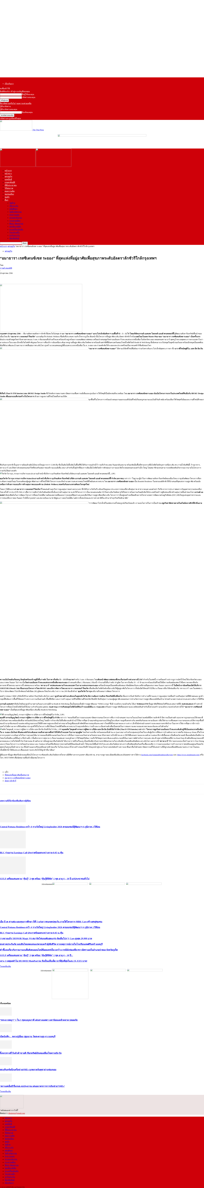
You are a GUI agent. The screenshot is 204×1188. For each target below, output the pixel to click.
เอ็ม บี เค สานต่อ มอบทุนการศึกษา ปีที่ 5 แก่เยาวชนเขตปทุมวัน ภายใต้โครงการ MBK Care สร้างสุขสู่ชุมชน (51, 921)
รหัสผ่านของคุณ (28, 97)
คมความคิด (10, 191)
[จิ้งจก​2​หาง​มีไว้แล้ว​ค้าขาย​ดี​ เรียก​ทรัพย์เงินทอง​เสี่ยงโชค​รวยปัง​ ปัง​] (6, 1048)
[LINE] (21, 277)
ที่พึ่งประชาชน (11, 185)
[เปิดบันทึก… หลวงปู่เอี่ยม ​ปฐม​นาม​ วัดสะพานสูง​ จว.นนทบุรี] (6, 1032)
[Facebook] (4, 277)
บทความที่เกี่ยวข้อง (8, 801)
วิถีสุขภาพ (9, 188)
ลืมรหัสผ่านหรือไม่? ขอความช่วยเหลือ (15, 103)
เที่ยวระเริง (13, 206)
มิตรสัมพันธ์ (14, 238)
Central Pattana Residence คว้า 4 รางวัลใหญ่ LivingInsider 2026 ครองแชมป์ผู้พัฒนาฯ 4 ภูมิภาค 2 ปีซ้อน (50, 826)
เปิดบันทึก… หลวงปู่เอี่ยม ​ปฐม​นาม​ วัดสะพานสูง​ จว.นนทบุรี (27, 1036)
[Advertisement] (27, 764)
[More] (38, 277)
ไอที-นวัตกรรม (15, 212)
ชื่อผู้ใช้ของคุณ (28, 94)
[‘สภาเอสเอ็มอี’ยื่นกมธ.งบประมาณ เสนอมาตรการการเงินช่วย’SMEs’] (6, 1081)
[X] (12, 277)
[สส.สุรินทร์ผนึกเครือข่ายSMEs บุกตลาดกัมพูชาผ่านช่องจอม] (6, 1065)
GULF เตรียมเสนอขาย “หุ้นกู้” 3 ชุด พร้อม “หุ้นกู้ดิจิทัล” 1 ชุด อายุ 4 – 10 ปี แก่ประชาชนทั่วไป (44, 878)
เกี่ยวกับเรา (9, 84)
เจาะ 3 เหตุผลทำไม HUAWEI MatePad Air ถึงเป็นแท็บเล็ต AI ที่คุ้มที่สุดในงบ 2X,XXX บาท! (43, 961)
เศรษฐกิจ (8, 176)
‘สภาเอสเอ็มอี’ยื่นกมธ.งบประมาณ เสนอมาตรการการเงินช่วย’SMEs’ (32, 1086)
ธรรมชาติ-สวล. (15, 218)
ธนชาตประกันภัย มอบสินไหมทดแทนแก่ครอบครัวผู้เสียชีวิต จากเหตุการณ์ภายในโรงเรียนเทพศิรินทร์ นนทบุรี (51, 944)
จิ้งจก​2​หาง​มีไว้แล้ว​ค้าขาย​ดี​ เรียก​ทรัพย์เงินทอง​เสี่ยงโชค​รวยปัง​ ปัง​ (31, 1053)
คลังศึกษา (13, 209)
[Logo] (18, 166)
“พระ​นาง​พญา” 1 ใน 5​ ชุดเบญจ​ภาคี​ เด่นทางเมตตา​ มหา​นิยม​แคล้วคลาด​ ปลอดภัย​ (39, 1020)
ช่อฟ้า (7, 197)
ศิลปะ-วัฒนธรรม (16, 224)
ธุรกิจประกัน (14, 235)
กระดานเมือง (14, 221)
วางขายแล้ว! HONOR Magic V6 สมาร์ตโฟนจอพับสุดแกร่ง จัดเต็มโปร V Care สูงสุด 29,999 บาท (46, 938)
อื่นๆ (6, 200)
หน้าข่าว (8, 174)
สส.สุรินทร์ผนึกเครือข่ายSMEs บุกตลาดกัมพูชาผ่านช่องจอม (28, 1069)
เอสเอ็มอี (8, 179)
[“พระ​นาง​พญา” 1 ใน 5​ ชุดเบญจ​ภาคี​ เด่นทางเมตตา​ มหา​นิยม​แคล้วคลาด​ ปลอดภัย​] (6, 1015)
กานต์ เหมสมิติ (6, 268)
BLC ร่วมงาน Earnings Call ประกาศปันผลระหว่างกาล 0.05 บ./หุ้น (31, 852)
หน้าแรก (8, 171)
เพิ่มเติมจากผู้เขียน (23, 801)
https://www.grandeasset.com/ (188, 755)
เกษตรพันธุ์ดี (10, 182)
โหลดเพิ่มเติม (5, 966)
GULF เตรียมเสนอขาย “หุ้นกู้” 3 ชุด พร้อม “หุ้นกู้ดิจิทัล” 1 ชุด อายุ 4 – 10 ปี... (36, 955)
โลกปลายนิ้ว (14, 232)
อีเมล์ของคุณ (27, 112)
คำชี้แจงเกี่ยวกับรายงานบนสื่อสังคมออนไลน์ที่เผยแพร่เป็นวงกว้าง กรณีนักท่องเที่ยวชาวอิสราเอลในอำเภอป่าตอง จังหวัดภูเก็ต (59, 950)
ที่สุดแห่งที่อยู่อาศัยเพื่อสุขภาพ (17, 775)
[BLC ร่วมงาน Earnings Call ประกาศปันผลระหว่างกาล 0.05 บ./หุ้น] (13, 848)
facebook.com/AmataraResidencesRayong (157, 755)
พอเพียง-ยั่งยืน (15, 227)
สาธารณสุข (14, 215)
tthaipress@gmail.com (16, 1113)
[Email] (29, 277)
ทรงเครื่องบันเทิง (16, 229)
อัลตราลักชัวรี (10, 781)
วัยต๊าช (12, 203)
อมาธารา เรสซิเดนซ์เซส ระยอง (17, 778)
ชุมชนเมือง (9, 194)
